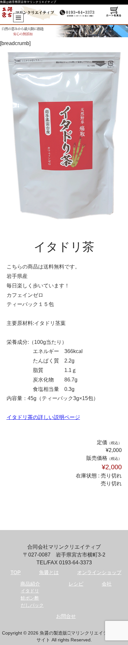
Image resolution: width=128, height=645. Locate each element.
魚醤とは (49, 572)
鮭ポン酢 (30, 598)
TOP (16, 572)
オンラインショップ (99, 572)
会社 (107, 584)
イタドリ (30, 590)
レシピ (76, 584)
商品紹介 (30, 584)
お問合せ (66, 616)
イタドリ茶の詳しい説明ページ (43, 417)
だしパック (32, 605)
